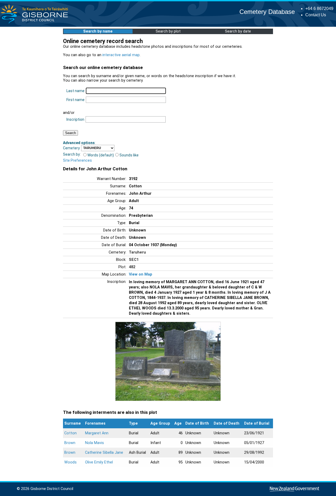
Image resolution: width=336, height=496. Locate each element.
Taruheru (137, 252)
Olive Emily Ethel (99, 462)
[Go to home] (36, 23)
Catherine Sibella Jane (104, 452)
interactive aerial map (121, 55)
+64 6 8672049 (319, 8)
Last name (75, 91)
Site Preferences (77, 160)
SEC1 (134, 259)
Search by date (238, 31)
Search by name (98, 31)
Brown (69, 443)
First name (75, 100)
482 (132, 267)
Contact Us (315, 15)
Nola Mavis (94, 443)
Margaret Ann (96, 433)
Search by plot (168, 31)
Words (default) (100, 155)
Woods (70, 462)
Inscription (75, 119)
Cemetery (71, 148)
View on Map (140, 274)
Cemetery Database (267, 11)
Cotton (70, 433)
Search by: (72, 154)
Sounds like (129, 155)
